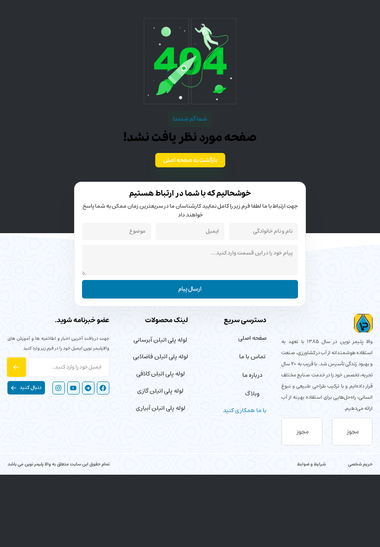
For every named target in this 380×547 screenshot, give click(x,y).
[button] (26, 387)
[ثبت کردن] (16, 367)
